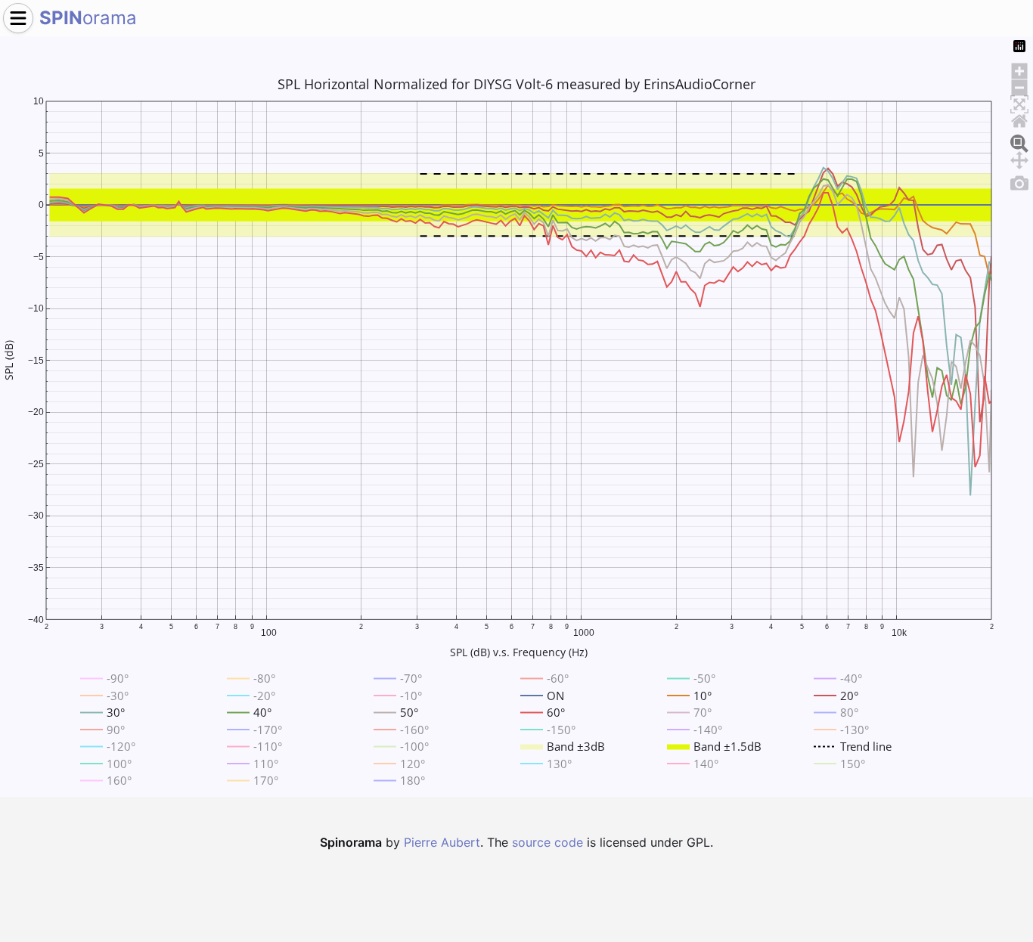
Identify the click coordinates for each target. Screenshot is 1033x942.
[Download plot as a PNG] (1019, 180)
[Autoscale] (1019, 102)
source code (547, 842)
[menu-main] (18, 18)
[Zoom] (1019, 141)
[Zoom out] (1019, 85)
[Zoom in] (1019, 68)
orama (88, 18)
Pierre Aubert (442, 842)
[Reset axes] (1019, 118)
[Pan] (1019, 158)
